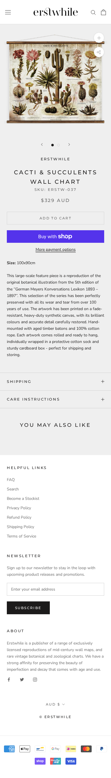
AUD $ (53, 704)
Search (13, 489)
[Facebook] (9, 679)
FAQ (11, 479)
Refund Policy (19, 517)
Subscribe (28, 608)
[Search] (93, 12)
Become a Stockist (23, 498)
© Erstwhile (55, 717)
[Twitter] (22, 679)
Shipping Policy (20, 527)
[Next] (69, 144)
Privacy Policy (19, 508)
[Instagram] (35, 679)
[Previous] (42, 144)
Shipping (19, 381)
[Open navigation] (8, 12)
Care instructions (33, 399)
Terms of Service (21, 536)
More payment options (56, 249)
